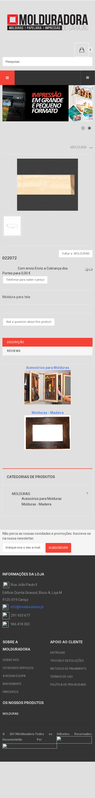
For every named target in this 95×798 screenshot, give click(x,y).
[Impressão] (87, 269)
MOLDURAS (21, 494)
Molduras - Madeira (36, 504)
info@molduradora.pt (27, 607)
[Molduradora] (47, 22)
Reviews (13, 351)
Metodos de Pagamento (68, 668)
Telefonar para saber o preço (25, 279)
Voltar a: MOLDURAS (75, 253)
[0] (81, 49)
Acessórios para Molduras (42, 499)
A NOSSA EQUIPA (14, 676)
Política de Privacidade (68, 684)
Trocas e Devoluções (67, 660)
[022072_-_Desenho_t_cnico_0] (13, 226)
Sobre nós (11, 660)
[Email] (91, 269)
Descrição (15, 342)
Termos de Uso (61, 676)
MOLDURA (78, 147)
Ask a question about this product (28, 322)
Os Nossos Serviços (18, 668)
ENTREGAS (57, 652)
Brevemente (12, 684)
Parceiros (10, 692)
